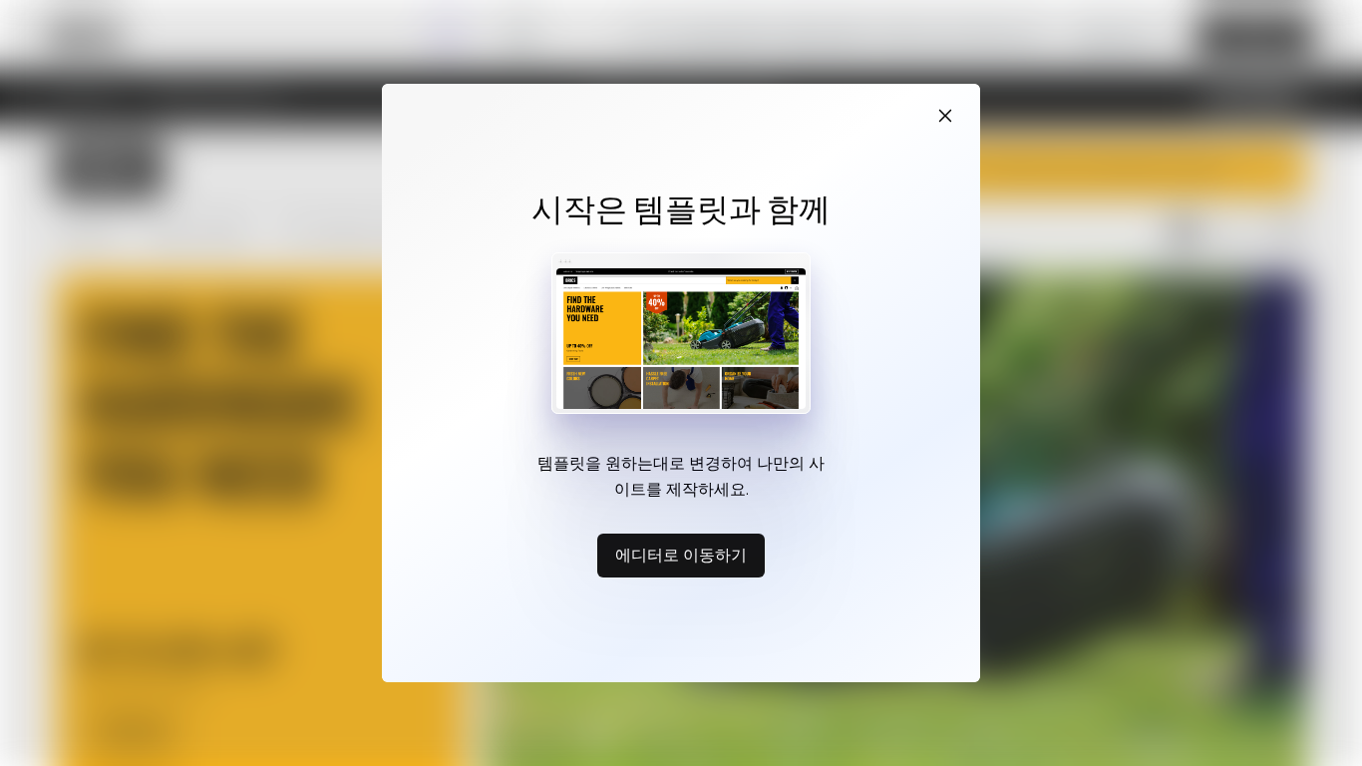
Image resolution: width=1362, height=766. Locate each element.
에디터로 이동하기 (681, 555)
